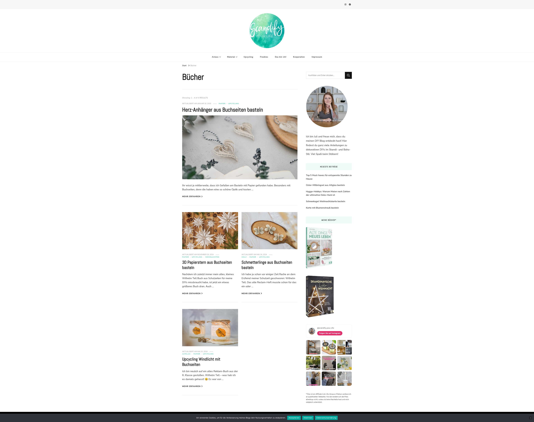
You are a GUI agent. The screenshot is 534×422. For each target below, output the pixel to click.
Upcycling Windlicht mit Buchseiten (201, 362)
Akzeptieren (294, 418)
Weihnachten (212, 257)
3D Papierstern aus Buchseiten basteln (207, 265)
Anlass (215, 57)
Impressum (317, 57)
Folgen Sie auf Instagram (329, 333)
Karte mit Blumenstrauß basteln (322, 207)
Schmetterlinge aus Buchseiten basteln (267, 265)
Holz (244, 257)
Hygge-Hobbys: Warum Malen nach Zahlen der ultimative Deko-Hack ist (328, 193)
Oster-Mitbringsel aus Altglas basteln (325, 185)
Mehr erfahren (191, 196)
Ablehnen (308, 418)
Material (231, 57)
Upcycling (248, 57)
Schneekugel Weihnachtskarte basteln (325, 201)
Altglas (186, 354)
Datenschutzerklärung (326, 418)
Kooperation (299, 57)
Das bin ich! (280, 57)
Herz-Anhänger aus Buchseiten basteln (222, 109)
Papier (222, 103)
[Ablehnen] (530, 417)
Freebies (264, 57)
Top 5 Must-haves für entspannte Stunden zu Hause (329, 177)
